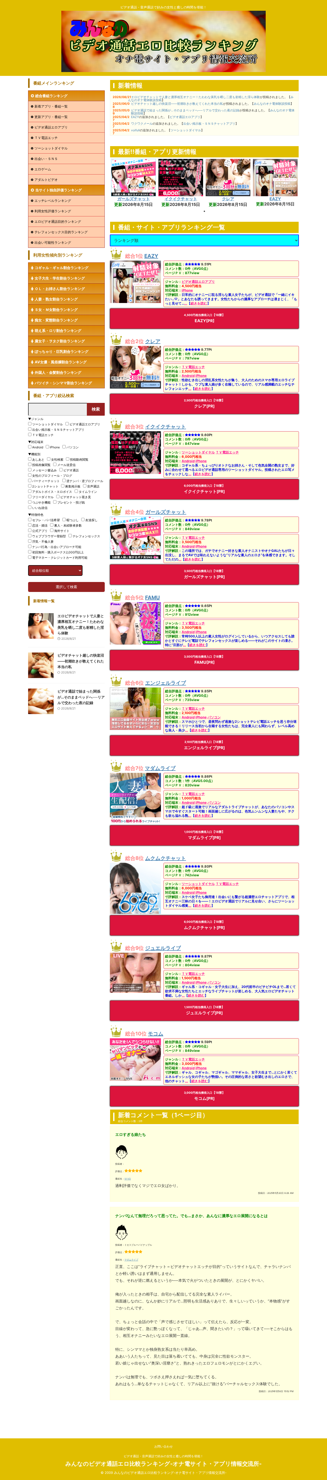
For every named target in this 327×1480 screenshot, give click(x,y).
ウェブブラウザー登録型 (49, 536)
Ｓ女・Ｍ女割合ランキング (56, 309)
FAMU (152, 598)
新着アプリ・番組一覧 (51, 106)
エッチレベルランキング (52, 201)
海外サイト (61, 531)
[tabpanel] (133, 183)
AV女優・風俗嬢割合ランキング (61, 362)
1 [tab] (204, 211)
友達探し (91, 520)
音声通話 (93, 486)
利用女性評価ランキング (52, 211)
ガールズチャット (133, 198)
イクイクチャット (181, 198)
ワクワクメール (142, 123)
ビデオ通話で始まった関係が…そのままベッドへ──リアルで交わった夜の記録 (185, 110)
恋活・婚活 (40, 525)
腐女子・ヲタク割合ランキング (60, 341)
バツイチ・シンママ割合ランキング (63, 383)
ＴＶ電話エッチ (193, 367)
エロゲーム (42, 169)
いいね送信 (40, 508)
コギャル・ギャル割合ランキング (61, 267)
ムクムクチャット (165, 858)
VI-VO (127, 1178)
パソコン (214, 717)
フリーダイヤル (43, 497)
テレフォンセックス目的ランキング (61, 232)
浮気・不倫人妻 (43, 541)
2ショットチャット (45, 486)
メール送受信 (66, 465)
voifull (135, 130)
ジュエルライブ (163, 948)
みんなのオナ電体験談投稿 (272, 104)
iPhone (187, 290)
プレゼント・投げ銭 (71, 502)
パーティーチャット (46, 481)
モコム (155, 1034)
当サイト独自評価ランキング (58, 190)
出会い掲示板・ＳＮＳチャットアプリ (209, 123)
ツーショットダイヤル (185, 130)
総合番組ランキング (51, 96)
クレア (228, 198)
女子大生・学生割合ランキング (60, 278)
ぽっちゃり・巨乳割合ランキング (61, 351)
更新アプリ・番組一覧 (51, 117)
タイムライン (88, 492)
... (185, 303)
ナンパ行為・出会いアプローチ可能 (56, 547)
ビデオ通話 (71, 470)
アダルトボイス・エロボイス (52, 492)
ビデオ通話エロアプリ (185, 117)
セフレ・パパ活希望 (46, 520)
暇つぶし (72, 520)
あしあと (38, 459)
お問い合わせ (163, 1446)
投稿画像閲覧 (41, 465)
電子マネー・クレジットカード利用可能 (59, 558)
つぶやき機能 (41, 502)
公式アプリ (40, 531)
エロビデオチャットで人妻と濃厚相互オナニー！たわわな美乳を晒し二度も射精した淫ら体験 (195, 97)
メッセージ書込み (44, 470)
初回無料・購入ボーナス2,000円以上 (58, 552)
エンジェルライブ (165, 683)
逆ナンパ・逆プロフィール (84, 481)
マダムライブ (160, 768)
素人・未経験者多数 (68, 525)
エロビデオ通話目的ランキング (57, 221)
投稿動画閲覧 (79, 459)
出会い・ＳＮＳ (46, 159)
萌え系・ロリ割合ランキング (58, 330)
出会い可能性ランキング (52, 242)
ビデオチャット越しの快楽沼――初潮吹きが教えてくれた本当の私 (177, 104)
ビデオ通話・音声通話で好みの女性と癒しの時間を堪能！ (163, 1456)
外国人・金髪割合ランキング (58, 372)
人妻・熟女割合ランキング (56, 299)
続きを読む (199, 303)
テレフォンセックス (86, 536)
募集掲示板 (72, 486)
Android (188, 376)
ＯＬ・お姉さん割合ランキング (60, 288)
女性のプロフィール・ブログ (52, 475)
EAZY (135, 117)
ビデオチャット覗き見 (75, 497)
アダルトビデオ (46, 180)
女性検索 (57, 459)
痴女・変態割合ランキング (56, 320)
